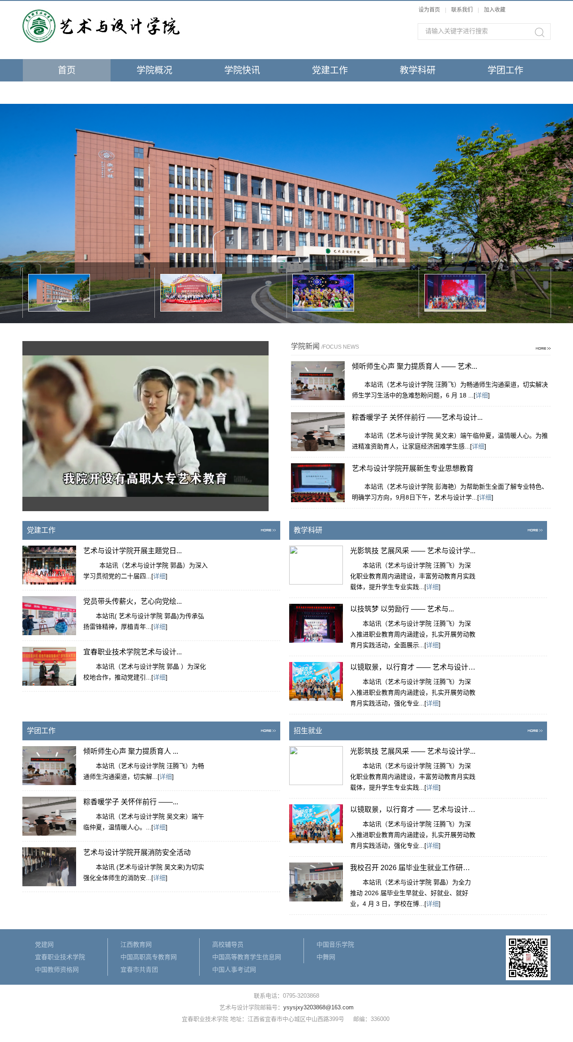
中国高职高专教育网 (148, 957)
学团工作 (505, 70)
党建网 (44, 944)
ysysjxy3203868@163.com (318, 1007)
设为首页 (429, 10)
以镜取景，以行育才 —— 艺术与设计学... (412, 667)
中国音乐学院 (335, 944)
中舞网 (325, 957)
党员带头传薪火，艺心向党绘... (132, 601)
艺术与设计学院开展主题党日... (132, 551)
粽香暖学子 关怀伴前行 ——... (130, 802)
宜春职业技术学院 (60, 957)
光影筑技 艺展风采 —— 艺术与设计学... (412, 551)
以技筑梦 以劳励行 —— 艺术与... (402, 609)
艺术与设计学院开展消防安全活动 (137, 852)
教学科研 (418, 70)
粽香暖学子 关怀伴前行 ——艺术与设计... (417, 417)
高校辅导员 (228, 944)
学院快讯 (242, 70)
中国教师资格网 (57, 969)
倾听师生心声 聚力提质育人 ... (130, 751)
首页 (67, 70)
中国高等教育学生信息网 (246, 957)
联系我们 (462, 10)
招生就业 (67, 93)
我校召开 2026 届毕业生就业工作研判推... (412, 867)
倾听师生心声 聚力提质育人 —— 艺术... (414, 366)
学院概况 (154, 70)
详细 (481, 395)
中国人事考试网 (234, 969)
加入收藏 (494, 10)
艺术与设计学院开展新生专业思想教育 (413, 468)
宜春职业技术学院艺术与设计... (132, 652)
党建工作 (330, 70)
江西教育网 (136, 944)
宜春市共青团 (139, 969)
